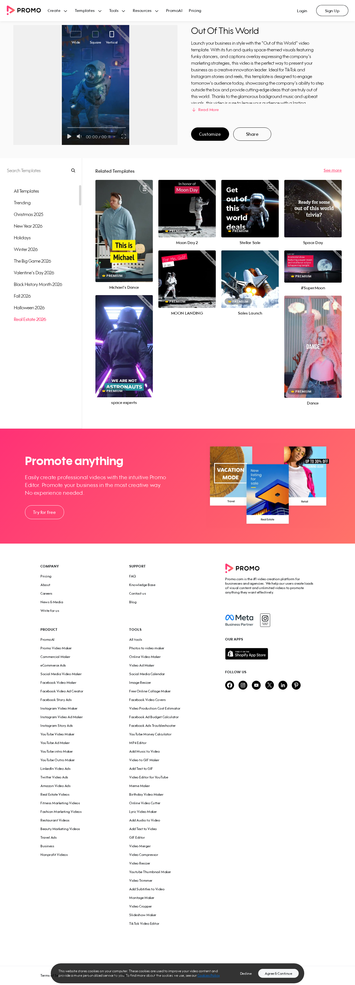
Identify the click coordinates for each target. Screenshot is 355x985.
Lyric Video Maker (143, 812)
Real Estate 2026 (30, 319)
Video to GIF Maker (144, 760)
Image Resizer (140, 682)
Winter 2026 (26, 249)
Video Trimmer (141, 880)
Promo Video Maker (56, 648)
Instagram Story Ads (56, 725)
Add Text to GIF (141, 769)
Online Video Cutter (145, 803)
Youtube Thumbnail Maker (150, 872)
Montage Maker (141, 898)
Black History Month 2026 (38, 284)
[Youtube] (256, 685)
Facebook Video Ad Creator (61, 691)
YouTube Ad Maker (55, 743)
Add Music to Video (144, 751)
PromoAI (174, 10)
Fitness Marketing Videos (60, 803)
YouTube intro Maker (56, 751)
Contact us (137, 593)
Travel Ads (48, 837)
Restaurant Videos (55, 820)
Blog (132, 602)
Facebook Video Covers (147, 700)
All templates (26, 191)
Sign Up (332, 10)
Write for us (49, 611)
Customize (210, 134)
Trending (22, 202)
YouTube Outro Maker (57, 760)
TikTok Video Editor (144, 923)
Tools (114, 10)
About (45, 585)
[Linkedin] (282, 685)
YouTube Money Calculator (150, 734)
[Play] (69, 136)
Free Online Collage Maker (150, 691)
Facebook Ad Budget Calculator (154, 717)
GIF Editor (137, 837)
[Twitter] (269, 685)
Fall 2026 (22, 296)
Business (47, 846)
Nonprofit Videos (54, 855)
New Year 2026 (28, 226)
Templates (85, 10)
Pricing (195, 10)
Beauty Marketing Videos (60, 829)
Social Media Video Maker (61, 674)
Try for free (44, 512)
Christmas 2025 (28, 214)
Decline (246, 973)
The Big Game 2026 (32, 261)
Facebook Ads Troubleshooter (152, 725)
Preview (124, 225)
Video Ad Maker (141, 665)
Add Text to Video (143, 829)
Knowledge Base (142, 585)
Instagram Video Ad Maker (61, 717)
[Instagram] (265, 620)
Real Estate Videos (54, 794)
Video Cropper (140, 906)
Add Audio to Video (144, 820)
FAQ (132, 576)
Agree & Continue (278, 973)
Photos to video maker (146, 648)
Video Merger (140, 846)
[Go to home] (27, 11)
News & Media (51, 602)
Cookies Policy (208, 975)
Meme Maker (139, 786)
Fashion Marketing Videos (61, 812)
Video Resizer (139, 863)
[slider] (67, 127)
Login (302, 10)
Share (252, 134)
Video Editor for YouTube (148, 777)
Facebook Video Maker (58, 682)
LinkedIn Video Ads (55, 769)
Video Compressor (143, 855)
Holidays (22, 237)
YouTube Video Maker (57, 734)
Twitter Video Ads (54, 777)
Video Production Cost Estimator (155, 708)
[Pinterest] (296, 685)
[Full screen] (123, 136)
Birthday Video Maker (146, 794)
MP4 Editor (137, 743)
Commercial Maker (55, 657)
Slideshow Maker (142, 915)
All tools (135, 639)
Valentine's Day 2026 (34, 272)
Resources (142, 10)
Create (54, 10)
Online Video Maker (145, 657)
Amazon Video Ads (55, 786)
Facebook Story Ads (56, 700)
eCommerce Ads (53, 665)
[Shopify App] (270, 654)
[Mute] (80, 136)
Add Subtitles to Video (146, 889)
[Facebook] (239, 620)
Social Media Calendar (147, 674)
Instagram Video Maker (59, 708)
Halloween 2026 (29, 307)
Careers (46, 593)
